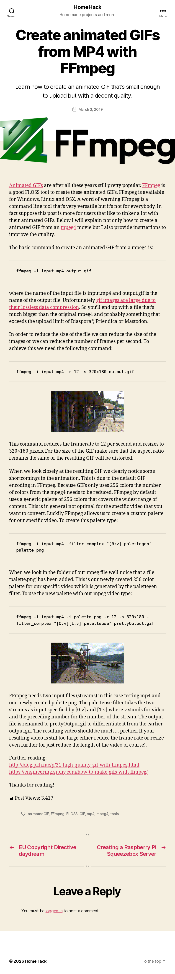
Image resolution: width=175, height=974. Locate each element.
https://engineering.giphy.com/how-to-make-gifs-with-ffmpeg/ (78, 772)
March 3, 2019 (91, 109)
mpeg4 (68, 227)
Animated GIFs (26, 185)
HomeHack (87, 7)
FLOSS (72, 813)
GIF (82, 813)
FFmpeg (151, 185)
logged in (54, 910)
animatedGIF (38, 813)
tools (114, 813)
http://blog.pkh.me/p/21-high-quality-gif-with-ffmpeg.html (74, 765)
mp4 (90, 813)
